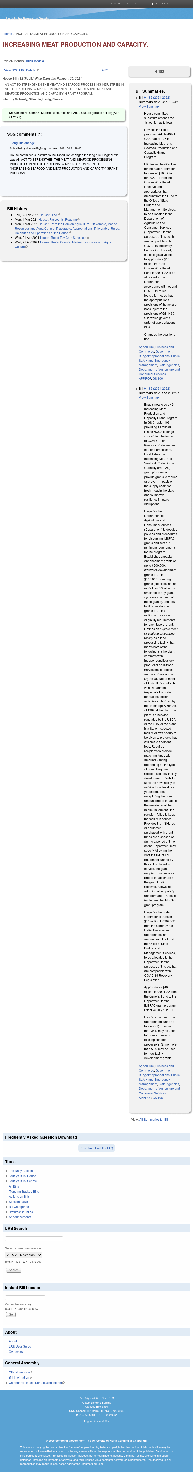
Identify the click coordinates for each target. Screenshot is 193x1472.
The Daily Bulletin (21, 1170)
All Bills (14, 1186)
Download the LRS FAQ (96, 1148)
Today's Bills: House (22, 1176)
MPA (156, 4)
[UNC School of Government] (48, 4)
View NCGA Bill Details (21, 70)
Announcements (20, 1217)
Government (164, 351)
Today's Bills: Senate (23, 1181)
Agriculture (146, 347)
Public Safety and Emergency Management (159, 360)
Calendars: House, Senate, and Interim (37, 1382)
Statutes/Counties (21, 1212)
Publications (166, 4)
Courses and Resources (134, 4)
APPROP (145, 378)
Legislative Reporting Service (28, 18)
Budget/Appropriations (154, 356)
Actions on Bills (19, 1196)
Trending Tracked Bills (24, 1191)
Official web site (21, 1372)
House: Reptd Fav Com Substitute (64, 237)
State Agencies (169, 365)
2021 (105, 70)
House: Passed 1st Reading (59, 219)
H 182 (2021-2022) (157, 97)
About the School (116, 4)
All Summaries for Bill (154, 1119)
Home (8, 33)
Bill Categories (19, 1206)
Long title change (23, 142)
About (13, 1341)
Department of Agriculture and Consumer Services (159, 371)
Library (148, 4)
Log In (88, 1421)
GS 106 (158, 378)
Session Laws (18, 1201)
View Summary (149, 106)
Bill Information (20, 1377)
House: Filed (50, 215)
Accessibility (101, 1421)
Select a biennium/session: (23, 1248)
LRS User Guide (20, 1346)
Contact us (16, 1351)
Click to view (35, 61)
